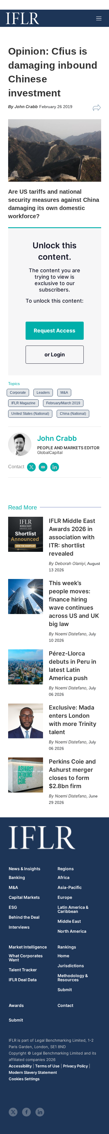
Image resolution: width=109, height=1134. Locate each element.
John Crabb (57, 438)
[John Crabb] (22, 444)
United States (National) (30, 414)
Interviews (19, 927)
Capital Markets (24, 897)
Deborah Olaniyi (70, 563)
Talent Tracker (23, 970)
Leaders (43, 393)
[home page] (22, 18)
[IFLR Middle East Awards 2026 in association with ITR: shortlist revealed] (25, 534)
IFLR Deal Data (23, 980)
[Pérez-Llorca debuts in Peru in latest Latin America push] (25, 666)
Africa (63, 877)
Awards (16, 1005)
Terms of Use (47, 1066)
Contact (65, 1005)
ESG (13, 907)
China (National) (73, 414)
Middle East (69, 921)
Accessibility (20, 1066)
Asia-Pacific (70, 887)
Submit (65, 990)
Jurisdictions (71, 966)
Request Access (54, 330)
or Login (54, 354)
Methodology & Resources (73, 978)
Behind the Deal (24, 917)
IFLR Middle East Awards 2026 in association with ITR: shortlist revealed (72, 537)
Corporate (18, 393)
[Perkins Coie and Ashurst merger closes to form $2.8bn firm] (25, 775)
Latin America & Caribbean (73, 909)
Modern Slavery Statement (33, 1072)
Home (63, 956)
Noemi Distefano (70, 633)
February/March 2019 (63, 403)
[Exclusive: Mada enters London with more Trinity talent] (25, 720)
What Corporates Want (26, 958)
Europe (65, 897)
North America (72, 931)
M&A (64, 393)
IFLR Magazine (23, 403)
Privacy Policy (75, 1066)
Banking (17, 877)
